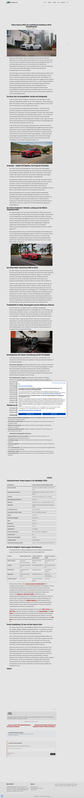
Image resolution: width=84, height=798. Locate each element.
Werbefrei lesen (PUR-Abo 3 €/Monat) (52, 393)
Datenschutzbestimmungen (59, 383)
